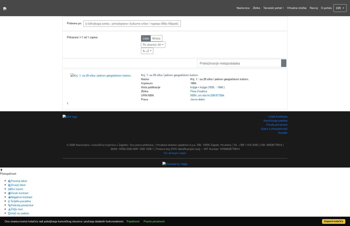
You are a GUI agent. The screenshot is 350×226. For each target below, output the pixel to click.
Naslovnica (243, 8)
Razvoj (314, 8)
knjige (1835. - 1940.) (212, 87)
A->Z (146, 51)
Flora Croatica (198, 91)
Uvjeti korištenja (277, 116)
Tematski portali (272, 8)
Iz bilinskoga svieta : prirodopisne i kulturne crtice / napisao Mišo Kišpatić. (132, 23)
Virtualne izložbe (296, 8)
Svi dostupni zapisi (175, 153)
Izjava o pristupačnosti (274, 129)
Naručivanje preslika (275, 120)
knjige (193, 87)
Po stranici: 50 (152, 44)
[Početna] (4, 8)
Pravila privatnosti (276, 124)
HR (339, 8)
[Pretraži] (283, 63)
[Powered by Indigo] (175, 164)
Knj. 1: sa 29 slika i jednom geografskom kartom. (170, 75)
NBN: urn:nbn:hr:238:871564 (207, 95)
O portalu (326, 8)
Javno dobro (197, 99)
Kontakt (282, 133)
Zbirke (256, 8)
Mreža (156, 38)
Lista (146, 38)
